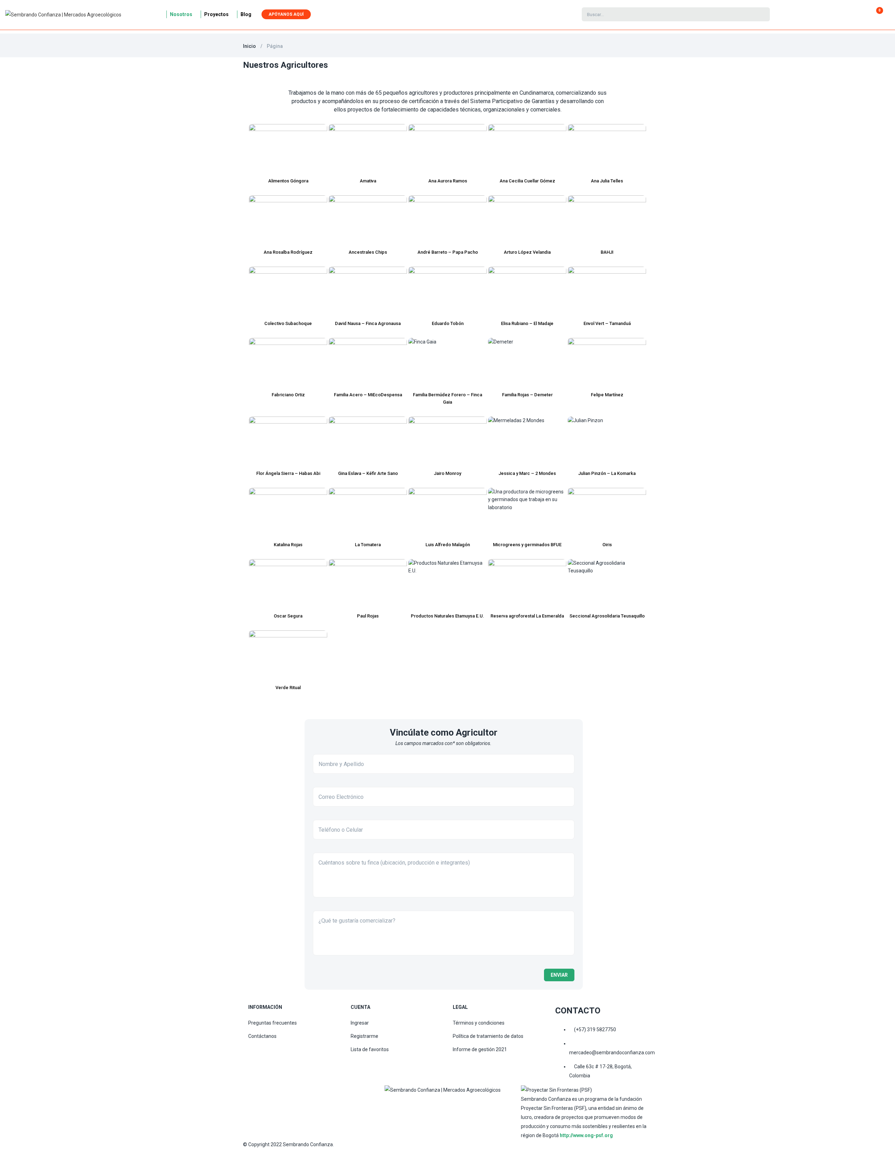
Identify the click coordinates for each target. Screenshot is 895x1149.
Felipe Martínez (607, 394)
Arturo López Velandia (527, 252)
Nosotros (181, 14)
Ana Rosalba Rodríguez (288, 252)
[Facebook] (393, 1103)
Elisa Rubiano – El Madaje (527, 323)
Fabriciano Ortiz (288, 394)
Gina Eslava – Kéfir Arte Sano (368, 473)
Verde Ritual (288, 687)
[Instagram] (425, 1103)
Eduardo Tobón (448, 323)
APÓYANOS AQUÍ (286, 14)
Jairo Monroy (447, 473)
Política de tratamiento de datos (488, 1036)
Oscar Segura (288, 616)
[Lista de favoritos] (819, 14)
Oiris (607, 544)
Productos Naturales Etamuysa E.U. (447, 616)
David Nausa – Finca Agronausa (368, 323)
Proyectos (216, 14)
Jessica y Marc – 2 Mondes (527, 473)
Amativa (368, 180)
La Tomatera (368, 544)
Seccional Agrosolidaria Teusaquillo (607, 616)
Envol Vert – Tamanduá (607, 323)
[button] (876, 14)
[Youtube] (487, 1103)
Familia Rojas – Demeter (527, 394)
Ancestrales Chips (368, 252)
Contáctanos (262, 1036)
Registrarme (364, 1036)
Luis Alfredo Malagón (447, 544)
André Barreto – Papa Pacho (447, 252)
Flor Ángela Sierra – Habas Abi (288, 473)
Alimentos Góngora (288, 180)
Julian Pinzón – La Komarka (607, 473)
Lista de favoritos (370, 1049)
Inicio (249, 46)
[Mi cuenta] (809, 14)
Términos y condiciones (478, 1023)
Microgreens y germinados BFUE (527, 544)
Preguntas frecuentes (272, 1023)
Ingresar (360, 1023)
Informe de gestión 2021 (480, 1049)
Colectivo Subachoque (288, 323)
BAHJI (607, 252)
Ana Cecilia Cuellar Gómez (527, 180)
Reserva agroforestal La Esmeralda (527, 616)
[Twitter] (456, 1103)
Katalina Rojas (288, 544)
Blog (246, 14)
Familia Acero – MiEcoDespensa (368, 394)
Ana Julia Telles (607, 180)
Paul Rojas (368, 616)
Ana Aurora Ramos (447, 180)
